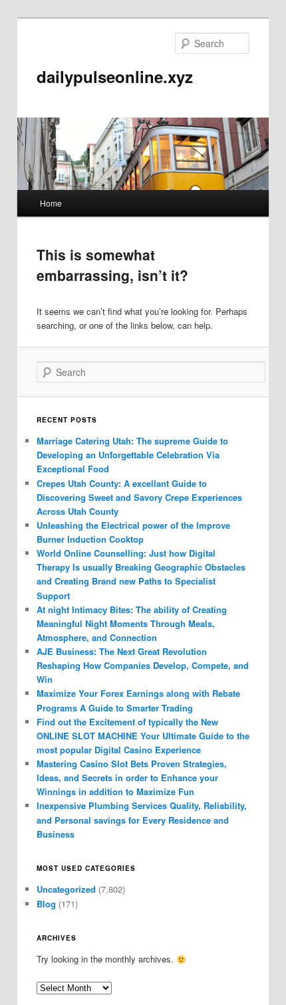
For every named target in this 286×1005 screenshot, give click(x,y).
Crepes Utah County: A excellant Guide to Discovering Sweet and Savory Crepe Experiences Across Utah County (139, 497)
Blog (46, 903)
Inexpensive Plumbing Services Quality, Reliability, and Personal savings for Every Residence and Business (142, 819)
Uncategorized (66, 889)
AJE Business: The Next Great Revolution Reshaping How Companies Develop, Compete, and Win (143, 665)
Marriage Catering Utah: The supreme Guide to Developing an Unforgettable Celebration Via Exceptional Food (132, 454)
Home (51, 203)
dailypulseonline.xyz (115, 76)
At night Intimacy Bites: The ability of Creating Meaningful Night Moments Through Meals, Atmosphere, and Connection (132, 623)
